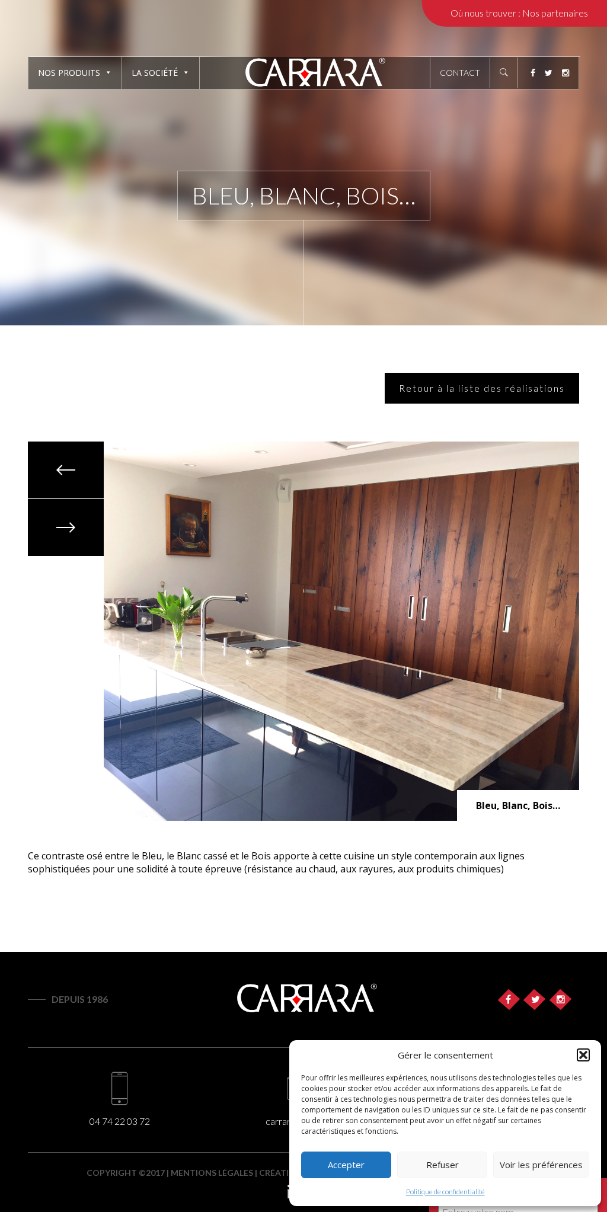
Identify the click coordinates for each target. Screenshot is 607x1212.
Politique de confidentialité (445, 1191)
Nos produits (69, 72)
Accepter (346, 1165)
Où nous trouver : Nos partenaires (519, 12)
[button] (583, 1055)
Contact (460, 73)
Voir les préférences (541, 1165)
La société (155, 72)
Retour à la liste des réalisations (482, 388)
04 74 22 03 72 (120, 1121)
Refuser (442, 1165)
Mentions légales (212, 1173)
